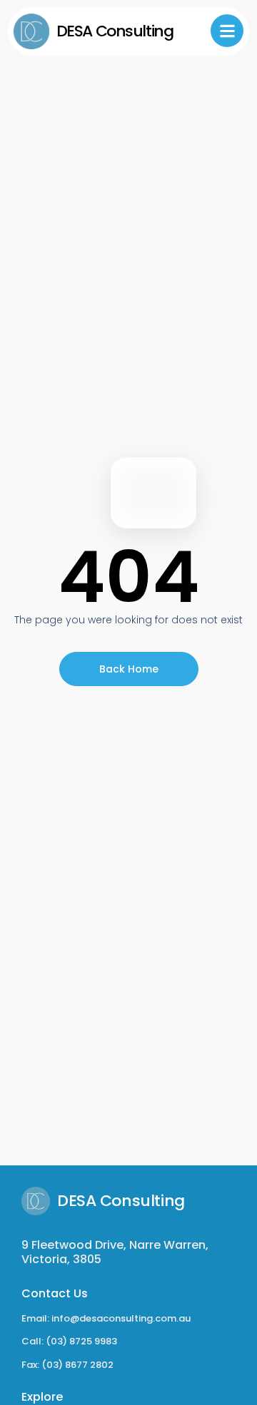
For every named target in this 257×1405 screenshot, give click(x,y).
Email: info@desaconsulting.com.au (106, 1318)
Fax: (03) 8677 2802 (67, 1364)
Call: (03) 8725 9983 (69, 1341)
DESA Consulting (114, 31)
